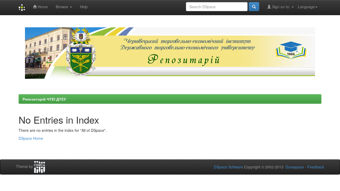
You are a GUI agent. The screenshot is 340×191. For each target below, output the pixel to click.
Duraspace (295, 167)
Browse (62, 6)
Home (42, 6)
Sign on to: (281, 6)
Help (84, 6)
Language (306, 6)
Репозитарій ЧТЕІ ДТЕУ (44, 99)
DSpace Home (31, 138)
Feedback (315, 167)
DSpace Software (228, 167)
